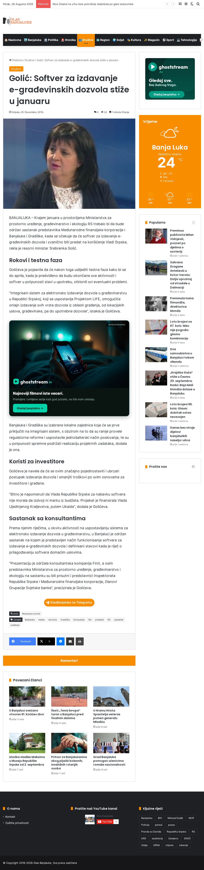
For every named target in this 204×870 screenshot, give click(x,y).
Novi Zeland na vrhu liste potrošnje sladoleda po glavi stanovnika (93, 4)
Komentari (69, 661)
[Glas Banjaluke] (17, 21)
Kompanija (79, 619)
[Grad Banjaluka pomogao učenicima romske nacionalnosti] (111, 743)
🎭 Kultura (134, 40)
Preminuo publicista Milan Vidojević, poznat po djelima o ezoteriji (182, 241)
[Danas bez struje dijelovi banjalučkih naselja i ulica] (156, 433)
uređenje (15, 625)
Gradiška (65, 619)
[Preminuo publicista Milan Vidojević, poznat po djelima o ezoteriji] (156, 236)
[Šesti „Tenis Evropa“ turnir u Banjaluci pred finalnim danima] (69, 696)
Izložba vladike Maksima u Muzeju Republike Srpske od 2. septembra (27, 761)
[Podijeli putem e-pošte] (70, 641)
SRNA (156, 845)
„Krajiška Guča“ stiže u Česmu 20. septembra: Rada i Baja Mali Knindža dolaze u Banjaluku (182, 383)
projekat (99, 619)
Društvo (29, 60)
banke (41, 619)
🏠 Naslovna (12, 40)
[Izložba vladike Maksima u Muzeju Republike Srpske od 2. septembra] (27, 743)
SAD (143, 838)
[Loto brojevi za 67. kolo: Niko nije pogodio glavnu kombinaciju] (156, 327)
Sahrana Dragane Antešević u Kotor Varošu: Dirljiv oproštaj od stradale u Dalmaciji (181, 274)
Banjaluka (30, 619)
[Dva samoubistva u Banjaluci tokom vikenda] (156, 354)
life (89, 619)
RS (109, 619)
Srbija (144, 845)
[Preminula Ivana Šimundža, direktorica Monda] (156, 303)
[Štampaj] (80, 641)
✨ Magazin (152, 40)
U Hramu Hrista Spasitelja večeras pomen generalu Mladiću (106, 716)
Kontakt (10, 816)
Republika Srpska (176, 831)
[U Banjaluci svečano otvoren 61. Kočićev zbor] (27, 696)
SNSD (187, 838)
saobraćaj (157, 838)
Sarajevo (173, 838)
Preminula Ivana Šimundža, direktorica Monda (182, 304)
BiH (160, 817)
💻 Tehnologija (187, 40)
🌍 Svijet (118, 40)
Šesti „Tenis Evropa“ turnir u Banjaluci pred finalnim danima (67, 714)
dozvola (52, 619)
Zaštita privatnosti (17, 822)
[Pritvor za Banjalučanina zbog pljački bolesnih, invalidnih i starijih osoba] (69, 743)
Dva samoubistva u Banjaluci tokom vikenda (182, 355)
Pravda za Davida (151, 831)
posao (171, 824)
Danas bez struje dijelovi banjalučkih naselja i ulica (182, 434)
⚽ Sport (168, 40)
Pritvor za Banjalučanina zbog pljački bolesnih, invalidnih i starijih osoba (69, 762)
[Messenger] (61, 641)
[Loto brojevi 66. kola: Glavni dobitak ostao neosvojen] (156, 409)
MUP (191, 817)
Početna (17, 60)
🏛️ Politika (51, 40)
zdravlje (183, 845)
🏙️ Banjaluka (32, 40)
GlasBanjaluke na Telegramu (71, 602)
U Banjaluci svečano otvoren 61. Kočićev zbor (26, 712)
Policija (145, 824)
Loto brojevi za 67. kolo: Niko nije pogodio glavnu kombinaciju (181, 330)
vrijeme (169, 845)
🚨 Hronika (68, 40)
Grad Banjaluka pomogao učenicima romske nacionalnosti (109, 761)
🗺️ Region (103, 40)
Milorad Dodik (175, 817)
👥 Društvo (85, 40)
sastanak (118, 619)
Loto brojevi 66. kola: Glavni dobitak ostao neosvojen (181, 410)
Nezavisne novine (31, 613)
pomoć (159, 824)
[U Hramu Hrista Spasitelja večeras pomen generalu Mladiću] (111, 696)
